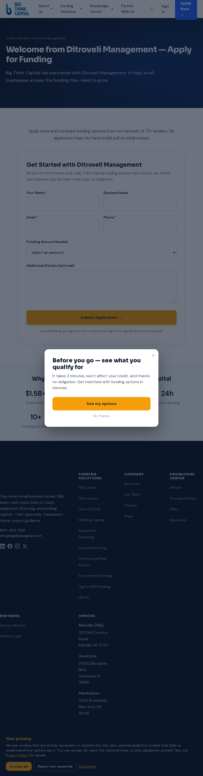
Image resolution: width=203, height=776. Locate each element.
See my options (102, 403)
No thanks (101, 416)
